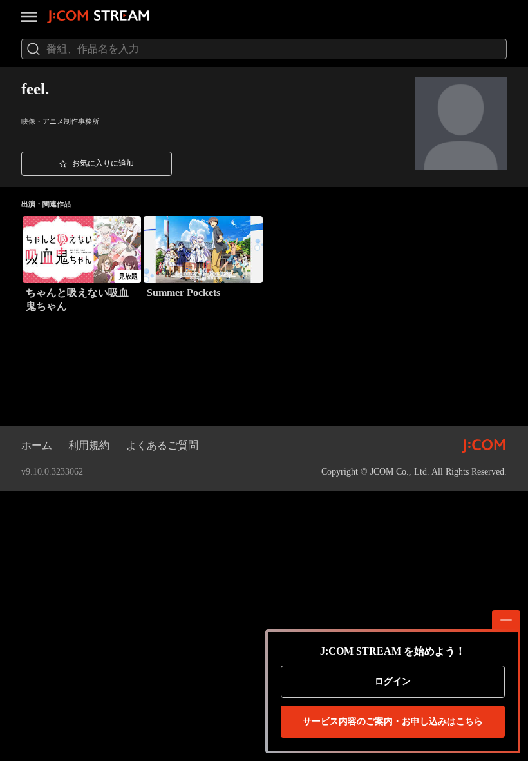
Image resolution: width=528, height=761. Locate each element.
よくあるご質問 (162, 445)
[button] (96, 164)
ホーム (36, 445)
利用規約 (88, 445)
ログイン (393, 681)
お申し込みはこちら (393, 721)
